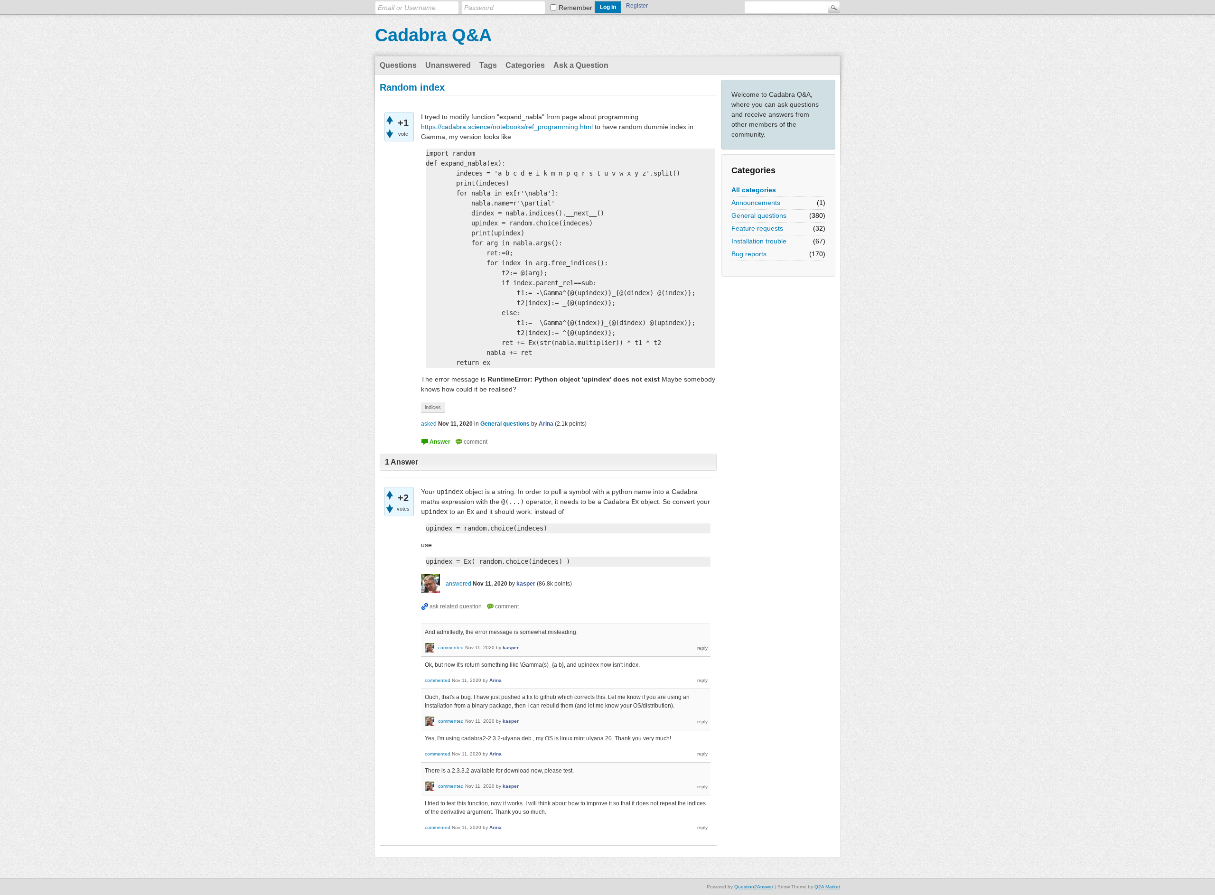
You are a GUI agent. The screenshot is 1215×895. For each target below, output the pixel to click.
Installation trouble (758, 241)
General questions (758, 215)
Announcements (755, 202)
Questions (398, 65)
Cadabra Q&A (433, 35)
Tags (488, 65)
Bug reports (748, 254)
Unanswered (448, 65)
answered (458, 583)
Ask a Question (580, 65)
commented (451, 647)
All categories (753, 190)
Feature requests (757, 228)
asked (429, 423)
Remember (575, 7)
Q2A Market (827, 886)
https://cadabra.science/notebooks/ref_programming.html (507, 127)
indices (433, 407)
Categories (525, 65)
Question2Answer (753, 886)
